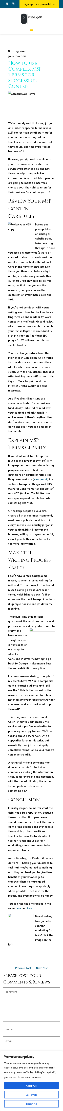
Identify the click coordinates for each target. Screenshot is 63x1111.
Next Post (42, 967)
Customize (31, 1094)
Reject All (31, 1103)
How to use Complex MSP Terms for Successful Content (25, 75)
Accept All (31, 1085)
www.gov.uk (40, 479)
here (18, 908)
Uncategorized (17, 51)
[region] (31, 1081)
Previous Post (23, 967)
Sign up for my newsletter (39, 4)
